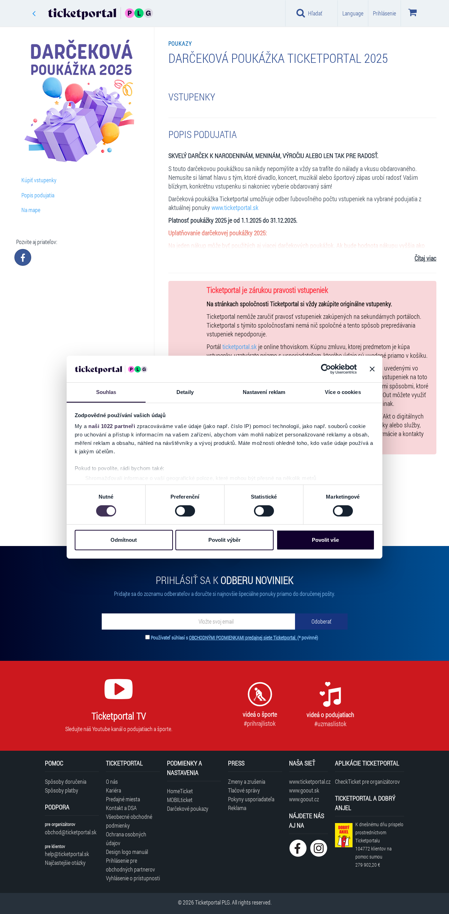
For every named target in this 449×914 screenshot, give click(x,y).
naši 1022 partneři (111, 426)
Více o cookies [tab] (343, 392)
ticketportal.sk (239, 347)
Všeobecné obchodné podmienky (129, 821)
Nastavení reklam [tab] (264, 392)
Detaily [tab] (185, 392)
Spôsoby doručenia (65, 781)
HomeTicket (180, 791)
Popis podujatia (37, 195)
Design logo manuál (127, 851)
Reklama (237, 807)
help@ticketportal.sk (67, 853)
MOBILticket (180, 799)
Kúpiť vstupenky (38, 180)
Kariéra (113, 790)
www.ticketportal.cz (308, 781)
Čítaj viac (425, 258)
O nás (112, 781)
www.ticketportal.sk (235, 208)
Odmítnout (123, 540)
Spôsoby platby (61, 790)
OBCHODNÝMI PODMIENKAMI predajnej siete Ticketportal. (243, 637)
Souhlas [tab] (106, 392)
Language (352, 13)
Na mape (30, 209)
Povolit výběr (224, 540)
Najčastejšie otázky (65, 862)
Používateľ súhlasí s (234, 637)
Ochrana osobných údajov (126, 838)
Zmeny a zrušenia (246, 781)
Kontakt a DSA (121, 807)
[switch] (185, 511)
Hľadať (315, 13)
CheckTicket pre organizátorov (367, 781)
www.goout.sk (304, 790)
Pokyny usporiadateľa (251, 799)
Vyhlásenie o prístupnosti (133, 878)
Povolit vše (325, 540)
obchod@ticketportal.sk (70, 832)
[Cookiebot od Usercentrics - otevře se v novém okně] (326, 369)
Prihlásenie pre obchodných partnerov (130, 865)
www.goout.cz (304, 799)
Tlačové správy (244, 790)
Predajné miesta (123, 799)
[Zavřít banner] (372, 369)
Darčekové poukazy (187, 808)
